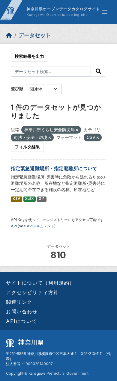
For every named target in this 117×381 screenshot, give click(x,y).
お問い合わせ (22, 312)
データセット (35, 35)
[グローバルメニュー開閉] (104, 12)
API (14, 226)
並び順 (17, 88)
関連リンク (19, 302)
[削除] (77, 130)
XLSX (29, 199)
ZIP (41, 199)
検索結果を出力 (29, 56)
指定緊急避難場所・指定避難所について (54, 168)
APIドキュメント (40, 226)
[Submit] (98, 71)
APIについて (21, 321)
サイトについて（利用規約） (40, 283)
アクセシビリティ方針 (32, 292)
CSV (16, 199)
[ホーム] (9, 35)
